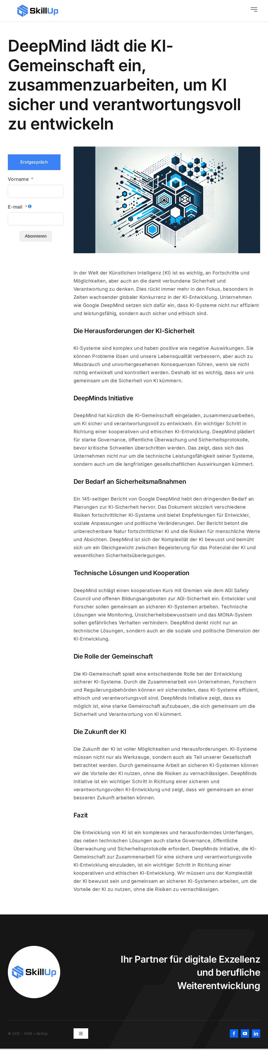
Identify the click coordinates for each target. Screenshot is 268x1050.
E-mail (15, 207)
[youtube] (245, 1033)
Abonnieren (36, 236)
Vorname (18, 179)
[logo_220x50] (37, 6)
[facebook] (234, 1033)
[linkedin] (256, 1033)
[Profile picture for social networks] (34, 948)
